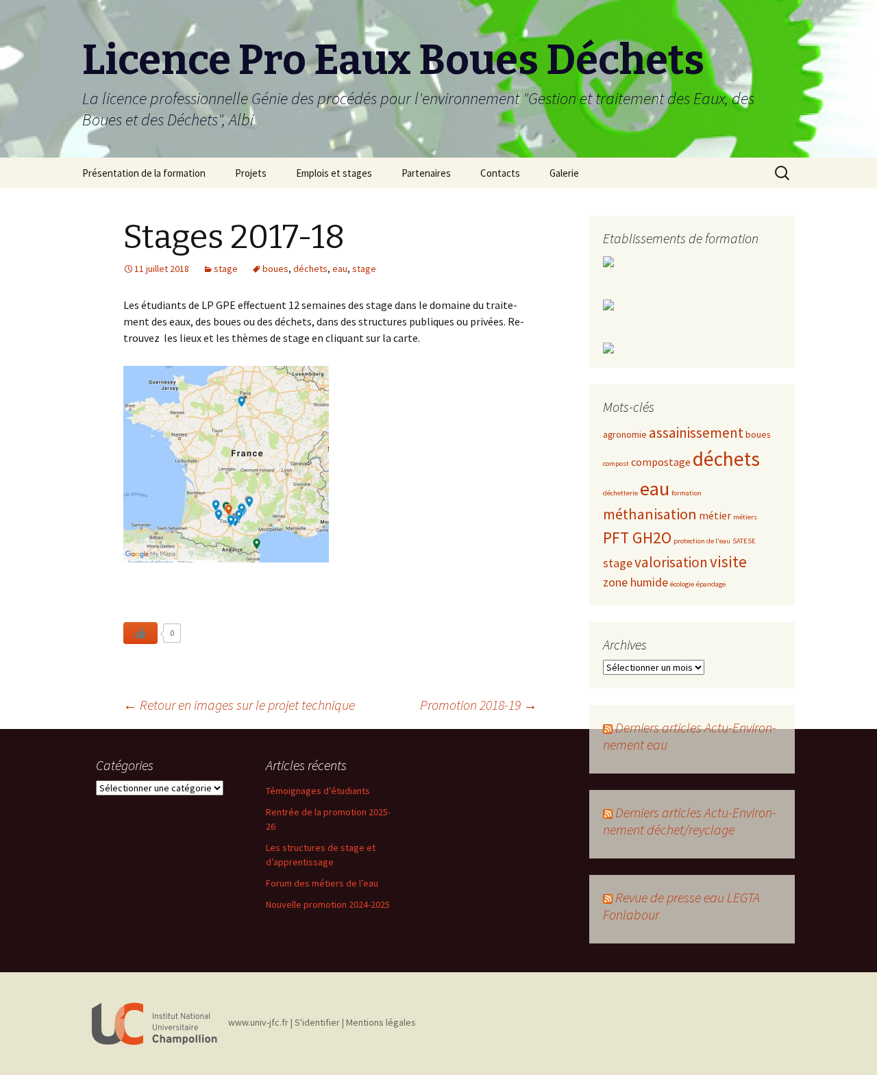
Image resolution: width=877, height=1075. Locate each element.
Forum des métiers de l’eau (322, 883)
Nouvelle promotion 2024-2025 (328, 904)
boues (275, 268)
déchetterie (620, 493)
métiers (745, 516)
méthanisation (650, 513)
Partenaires (426, 173)
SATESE (744, 540)
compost (616, 463)
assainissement (696, 432)
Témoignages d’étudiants (318, 790)
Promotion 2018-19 (478, 704)
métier (715, 515)
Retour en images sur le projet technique (239, 704)
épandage (711, 584)
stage (226, 268)
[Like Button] (140, 633)
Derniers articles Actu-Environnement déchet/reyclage (689, 821)
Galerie (564, 173)
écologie (682, 584)
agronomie (625, 434)
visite (728, 561)
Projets (251, 173)
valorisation (671, 562)
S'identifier (317, 1023)
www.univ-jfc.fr (258, 1023)
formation (686, 493)
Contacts (500, 173)
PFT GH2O (637, 537)
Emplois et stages (334, 173)
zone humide (635, 582)
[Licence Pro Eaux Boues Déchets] (154, 1023)
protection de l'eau (702, 540)
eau (339, 268)
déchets (310, 268)
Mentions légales (381, 1023)
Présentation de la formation (144, 173)
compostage (661, 462)
